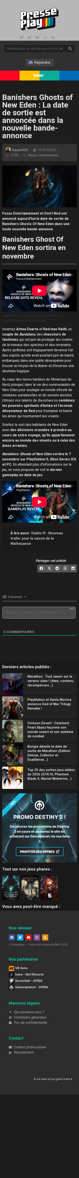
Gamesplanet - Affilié (31, 987)
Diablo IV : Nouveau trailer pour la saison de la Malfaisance (37, 538)
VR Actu (21, 968)
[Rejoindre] (39, 62)
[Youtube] (37, 37)
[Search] (70, 48)
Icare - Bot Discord (29, 974)
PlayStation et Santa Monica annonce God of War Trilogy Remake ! (49, 704)
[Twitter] (29, 37)
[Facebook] (21, 37)
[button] (41, 568)
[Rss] (53, 37)
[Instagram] (45, 37)
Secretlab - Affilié (29, 980)
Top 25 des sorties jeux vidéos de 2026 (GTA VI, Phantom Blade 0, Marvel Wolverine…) (51, 774)
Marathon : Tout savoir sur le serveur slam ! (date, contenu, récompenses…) (50, 681)
